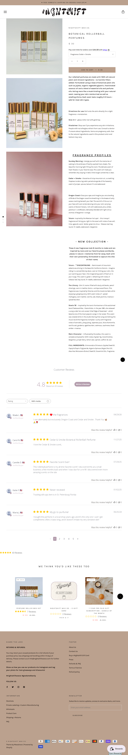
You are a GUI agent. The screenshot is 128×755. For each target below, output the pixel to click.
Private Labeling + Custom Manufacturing (22, 705)
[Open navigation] (5, 12)
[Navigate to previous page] (50, 539)
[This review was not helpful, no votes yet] (119, 430)
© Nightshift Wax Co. (16, 741)
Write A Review (83, 384)
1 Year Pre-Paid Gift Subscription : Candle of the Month (99, 610)
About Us (72, 647)
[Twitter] (13, 686)
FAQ (7, 722)
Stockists (10, 701)
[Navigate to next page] (77, 539)
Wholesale (10, 709)
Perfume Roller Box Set (28, 608)
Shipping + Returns (13, 717)
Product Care (11, 713)
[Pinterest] (24, 686)
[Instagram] (18, 686)
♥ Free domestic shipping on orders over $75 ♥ (64, 2)
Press (71, 659)
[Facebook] (7, 686)
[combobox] (17, 401)
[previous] (8, 596)
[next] (120, 596)
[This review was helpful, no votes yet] (114, 430)
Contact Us (73, 651)
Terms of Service (75, 668)
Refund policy (74, 672)
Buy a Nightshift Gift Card (79, 655)
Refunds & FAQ (75, 664)
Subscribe (78, 715)
